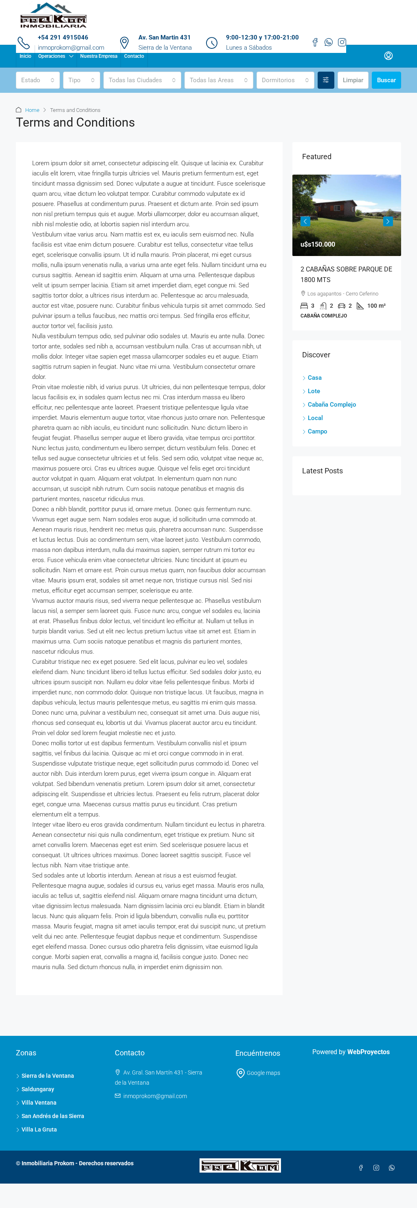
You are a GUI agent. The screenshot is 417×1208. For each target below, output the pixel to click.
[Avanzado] (326, 80)
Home (32, 110)
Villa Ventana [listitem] (39, 1102)
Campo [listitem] (317, 431)
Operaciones (51, 56)
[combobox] (38, 80)
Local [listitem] (315, 418)
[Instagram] (377, 1168)
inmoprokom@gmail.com (155, 1096)
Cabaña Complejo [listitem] (332, 404)
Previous (305, 221)
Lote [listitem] (314, 391)
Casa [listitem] (315, 377)
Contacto (134, 56)
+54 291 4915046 (63, 37)
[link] (346, 215)
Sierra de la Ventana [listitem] (48, 1075)
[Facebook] (362, 1168)
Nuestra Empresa (98, 56)
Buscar (386, 80)
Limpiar (353, 80)
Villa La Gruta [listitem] (39, 1129)
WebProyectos (368, 1052)
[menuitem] (388, 56)
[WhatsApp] (393, 1168)
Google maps (263, 1073)
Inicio (25, 56)
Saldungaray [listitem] (38, 1089)
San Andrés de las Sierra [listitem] (53, 1116)
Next (388, 221)
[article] (346, 252)
